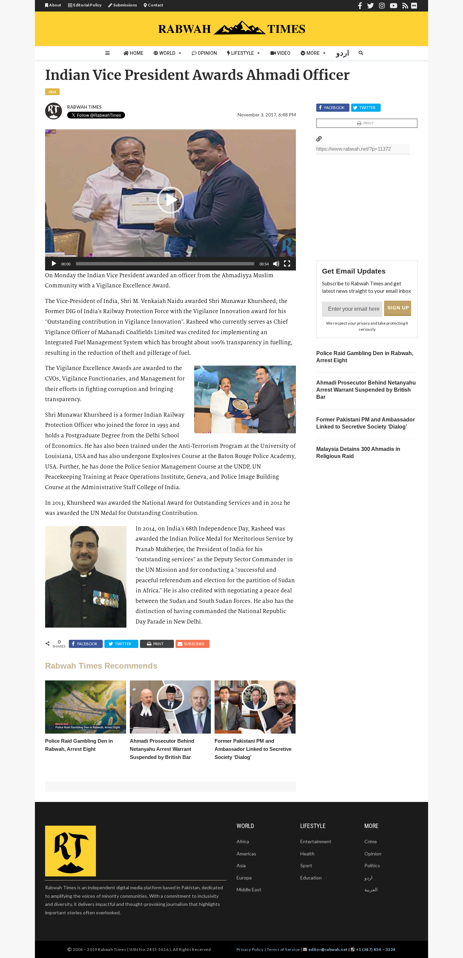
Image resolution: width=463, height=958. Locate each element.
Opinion (207, 53)
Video (283, 53)
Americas (246, 853)
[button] (170, 200)
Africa (243, 841)
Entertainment (315, 841)
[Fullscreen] (287, 263)
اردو (342, 53)
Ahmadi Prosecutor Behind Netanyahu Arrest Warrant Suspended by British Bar (366, 390)
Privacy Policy (250, 949)
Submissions (125, 4)
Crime (370, 841)
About (55, 4)
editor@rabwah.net (328, 949)
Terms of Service (283, 949)
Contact (155, 4)
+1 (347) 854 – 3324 (376, 949)
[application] (170, 199)
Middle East (249, 889)
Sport (306, 865)
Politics (372, 865)
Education (311, 877)
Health (307, 853)
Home (136, 53)
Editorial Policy (87, 4)
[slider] (165, 263)
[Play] (54, 263)
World (167, 53)
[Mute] (276, 263)
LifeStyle (242, 53)
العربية (371, 889)
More (313, 53)
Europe (244, 877)
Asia (52, 92)
